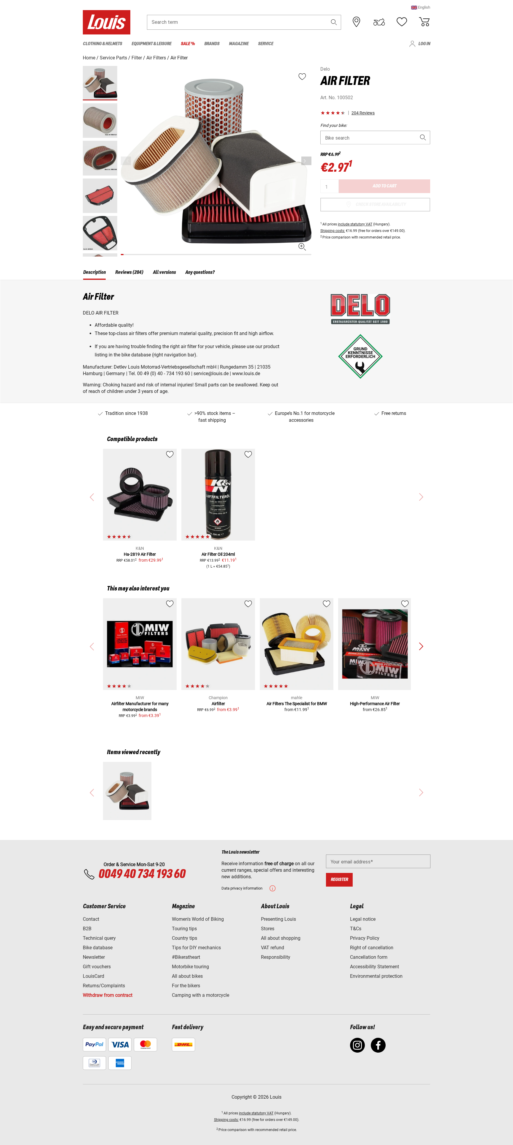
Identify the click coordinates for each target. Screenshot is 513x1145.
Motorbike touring (190, 966)
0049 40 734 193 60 (141, 874)
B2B (87, 928)
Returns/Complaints (104, 985)
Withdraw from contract (107, 995)
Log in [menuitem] (424, 43)
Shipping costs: (332, 231)
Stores (267, 928)
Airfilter (218, 703)
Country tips (184, 938)
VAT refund (272, 947)
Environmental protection (376, 976)
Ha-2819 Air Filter (140, 554)
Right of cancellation (371, 947)
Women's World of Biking (198, 919)
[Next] (306, 161)
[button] (420, 7)
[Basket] (424, 22)
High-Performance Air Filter (375, 703)
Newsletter (94, 957)
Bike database (98, 947)
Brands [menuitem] (211, 43)
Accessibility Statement (374, 966)
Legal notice (363, 919)
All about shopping (280, 938)
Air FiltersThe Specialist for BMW (297, 703)
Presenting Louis (278, 919)
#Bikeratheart (186, 957)
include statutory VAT (355, 224)
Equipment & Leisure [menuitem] (151, 43)
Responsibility (275, 957)
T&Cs (355, 928)
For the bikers (186, 985)
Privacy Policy (364, 938)
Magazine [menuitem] (238, 43)
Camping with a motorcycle (200, 995)
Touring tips (184, 928)
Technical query (99, 938)
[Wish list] (402, 22)
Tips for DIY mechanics (196, 947)
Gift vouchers (97, 966)
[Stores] (356, 22)
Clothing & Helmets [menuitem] (102, 43)
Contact (91, 919)
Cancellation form (368, 957)
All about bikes (187, 976)
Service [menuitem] (265, 43)
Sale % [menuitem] (188, 43)
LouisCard (93, 976)
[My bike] (379, 22)
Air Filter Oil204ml (218, 554)
